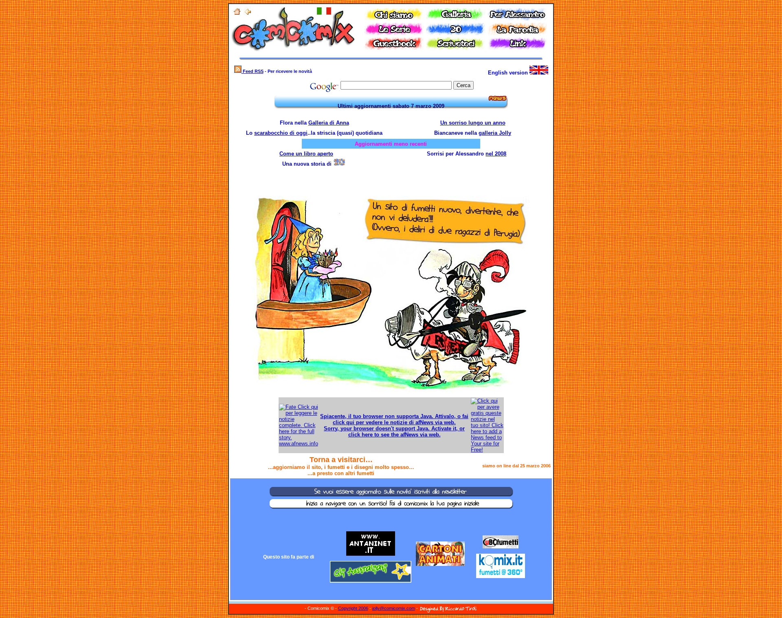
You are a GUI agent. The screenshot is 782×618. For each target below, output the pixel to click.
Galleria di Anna (328, 123)
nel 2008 (495, 154)
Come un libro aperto (306, 154)
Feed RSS (253, 71)
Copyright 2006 (353, 608)
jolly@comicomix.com (393, 608)
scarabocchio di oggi (281, 133)
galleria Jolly (495, 133)
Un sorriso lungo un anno (472, 123)
